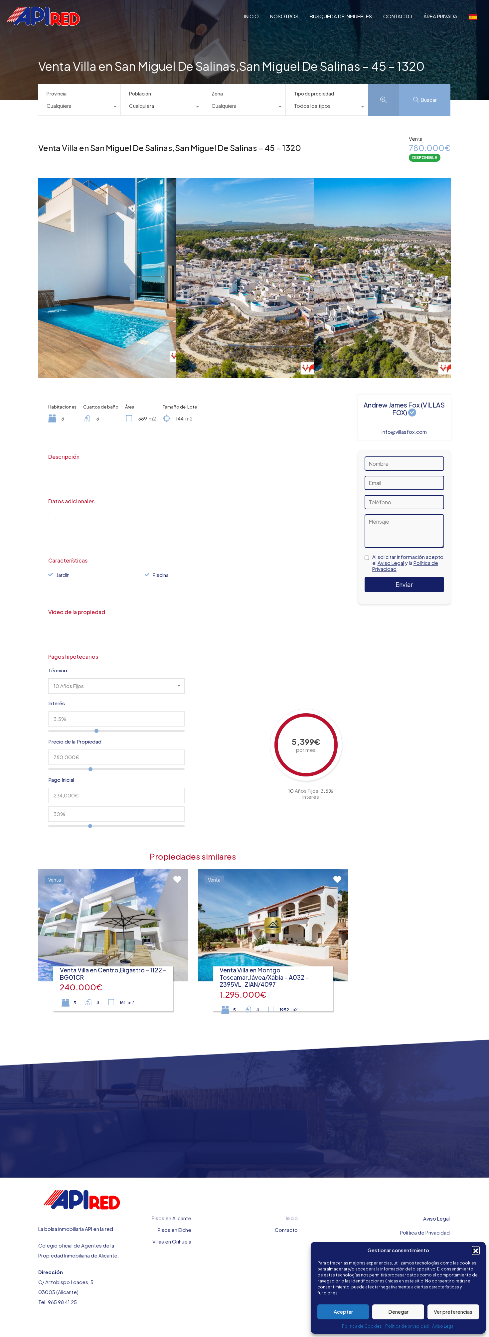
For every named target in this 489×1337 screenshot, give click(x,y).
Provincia (57, 93)
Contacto (286, 1229)
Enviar (404, 584)
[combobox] (79, 107)
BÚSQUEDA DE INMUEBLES (341, 16)
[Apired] (43, 22)
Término (57, 670)
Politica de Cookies (362, 1326)
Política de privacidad (407, 1326)
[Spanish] (472, 16)
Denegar (398, 1311)
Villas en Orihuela (171, 1241)
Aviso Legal (443, 1326)
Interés (56, 703)
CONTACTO (397, 16)
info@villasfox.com (404, 431)
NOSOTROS (284, 16)
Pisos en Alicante (171, 1218)
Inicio (292, 1218)
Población (140, 93)
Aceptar (343, 1311)
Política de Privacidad (425, 1232)
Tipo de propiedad (314, 93)
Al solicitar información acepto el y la (407, 563)
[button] (475, 1250)
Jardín (63, 575)
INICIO (251, 16)
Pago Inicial (61, 780)
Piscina (161, 575)
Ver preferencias (453, 1311)
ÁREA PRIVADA (440, 16)
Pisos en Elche (174, 1229)
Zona (217, 93)
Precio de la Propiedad (74, 742)
